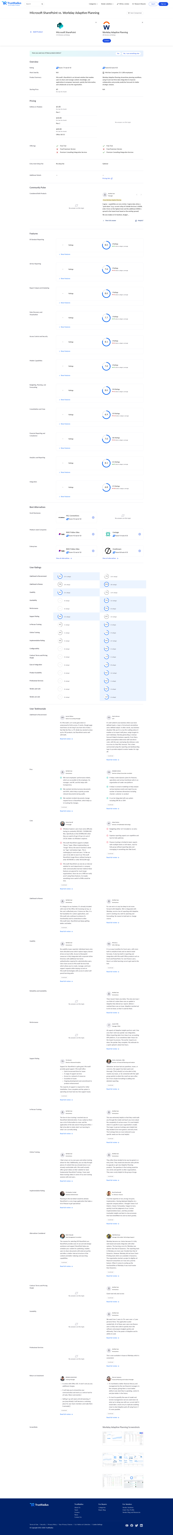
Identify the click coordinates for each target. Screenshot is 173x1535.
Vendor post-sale (35, 689)
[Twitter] (136, 1525)
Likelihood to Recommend (38, 576)
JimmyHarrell (69, 822)
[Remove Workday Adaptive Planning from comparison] (142, 22)
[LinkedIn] (141, 1525)
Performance (34, 608)
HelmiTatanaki (69, 1235)
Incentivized (110, 756)
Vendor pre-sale (35, 697)
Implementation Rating (37, 640)
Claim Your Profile (128, 1510)
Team (76, 1510)
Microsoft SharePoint (66, 32)
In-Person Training (35, 624)
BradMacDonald (116, 1192)
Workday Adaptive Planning (115, 32)
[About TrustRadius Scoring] (57, 68)
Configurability (34, 648)
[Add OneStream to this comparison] (139, 551)
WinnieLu (114, 942)
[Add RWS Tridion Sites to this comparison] (93, 534)
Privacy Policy (52, 1524)
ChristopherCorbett (71, 1192)
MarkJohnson (116, 716)
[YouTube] (127, 1525)
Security (43, 1524)
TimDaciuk (68, 1060)
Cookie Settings (97, 1524)
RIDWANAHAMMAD (71, 1377)
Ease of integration (36, 665)
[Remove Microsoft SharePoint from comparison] (96, 22)
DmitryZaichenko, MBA (118, 1060)
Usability (32, 592)
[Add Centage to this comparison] (139, 534)
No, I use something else (131, 53)
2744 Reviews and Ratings (63, 35)
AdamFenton (115, 822)
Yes (118, 53)
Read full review (65, 739)
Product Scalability (36, 673)
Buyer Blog (102, 1510)
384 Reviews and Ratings (109, 35)
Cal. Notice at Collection (82, 1524)
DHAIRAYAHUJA (116, 771)
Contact (106, 41)
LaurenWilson (69, 716)
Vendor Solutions (128, 1507)
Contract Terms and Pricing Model (38, 657)
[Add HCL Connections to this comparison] (93, 517)
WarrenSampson (116, 1377)
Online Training (35, 632)
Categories (92, 4)
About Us (77, 1507)
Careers (77, 1512)
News (76, 1515)
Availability (33, 600)
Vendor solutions (106, 4)
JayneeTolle (115, 1024)
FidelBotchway (116, 1235)
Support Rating (34, 616)
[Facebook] (131, 1525)
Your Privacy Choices (65, 1524)
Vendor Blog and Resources (131, 1512)
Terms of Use (34, 1524)
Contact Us (77, 1517)
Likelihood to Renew (36, 584)
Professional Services (36, 681)
